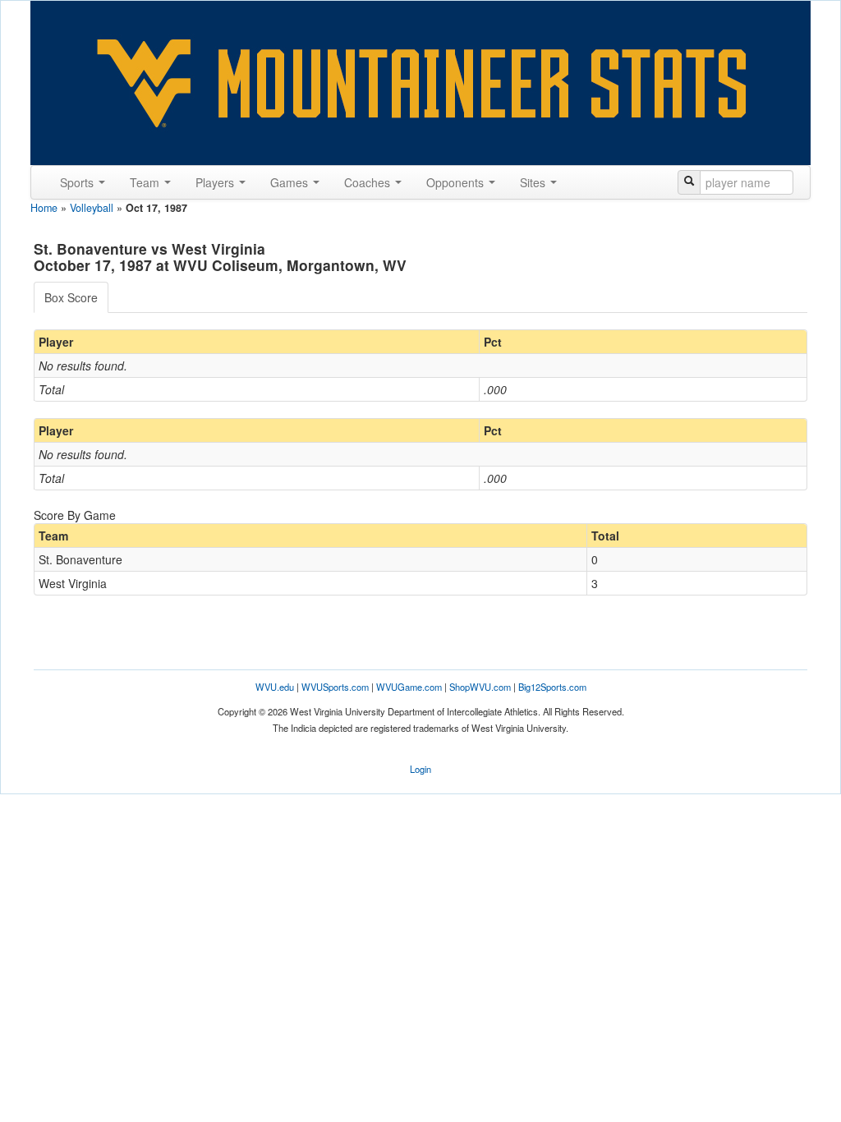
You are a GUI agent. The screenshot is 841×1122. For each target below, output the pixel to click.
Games (290, 182)
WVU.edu (274, 686)
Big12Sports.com (552, 686)
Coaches (368, 182)
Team (146, 182)
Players (216, 182)
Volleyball (91, 207)
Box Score (71, 297)
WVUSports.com (335, 686)
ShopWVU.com (480, 686)
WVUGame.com (409, 686)
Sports (78, 182)
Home (43, 207)
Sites (534, 182)
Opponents (456, 182)
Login (420, 768)
